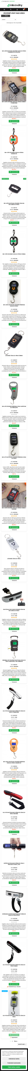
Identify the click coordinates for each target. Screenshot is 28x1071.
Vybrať (9, 20)
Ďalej (16, 1041)
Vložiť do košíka (14, 70)
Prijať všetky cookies (14, 1067)
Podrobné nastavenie (14, 1063)
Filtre (6, 16)
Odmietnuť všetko (14, 1059)
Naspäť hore (22, 1044)
